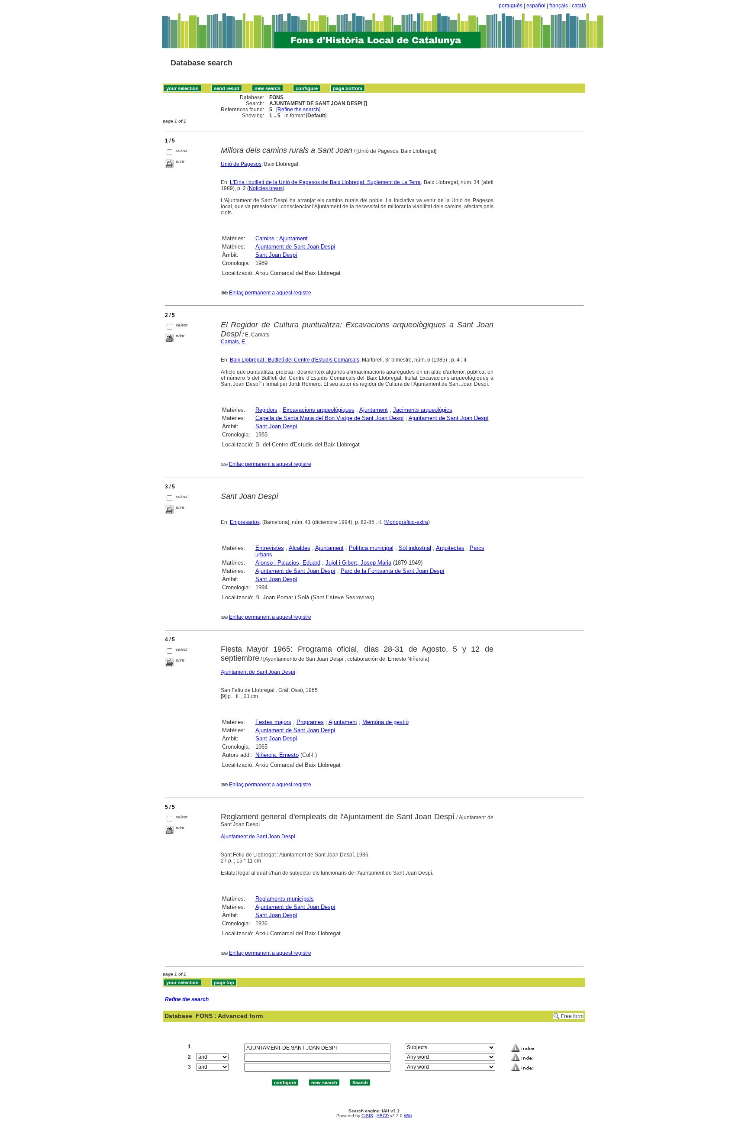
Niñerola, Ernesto (277, 755)
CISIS (367, 1115)
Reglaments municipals (284, 898)
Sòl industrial (415, 548)
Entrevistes (269, 548)
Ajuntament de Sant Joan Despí (295, 246)
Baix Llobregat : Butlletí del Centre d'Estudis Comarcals (294, 360)
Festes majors (273, 722)
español (535, 6)
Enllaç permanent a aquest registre (270, 293)
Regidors (266, 410)
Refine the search (298, 110)
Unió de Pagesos (241, 164)
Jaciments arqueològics (422, 410)
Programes (310, 722)
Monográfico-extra (406, 522)
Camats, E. (233, 342)
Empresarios (245, 522)
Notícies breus (266, 188)
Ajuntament (293, 238)
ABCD (383, 1115)
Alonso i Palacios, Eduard (287, 562)
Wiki (408, 1115)
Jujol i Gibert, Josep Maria (358, 562)
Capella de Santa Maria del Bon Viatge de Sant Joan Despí (329, 418)
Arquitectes (450, 548)
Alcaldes (299, 548)
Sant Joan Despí (276, 255)
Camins (264, 238)
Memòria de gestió (385, 722)
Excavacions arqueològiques (319, 410)
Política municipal (371, 548)
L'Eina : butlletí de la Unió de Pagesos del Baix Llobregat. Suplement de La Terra (325, 182)
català (579, 6)
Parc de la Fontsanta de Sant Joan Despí (393, 571)
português (510, 6)
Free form (572, 1016)
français (558, 6)
